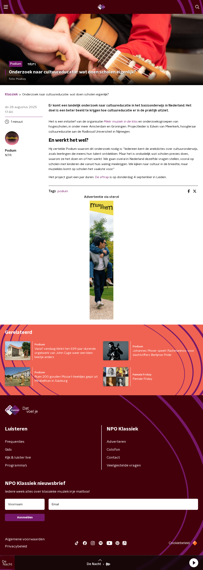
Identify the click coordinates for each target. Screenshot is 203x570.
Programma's (16, 465)
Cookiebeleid (179, 543)
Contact (113, 457)
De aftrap (102, 177)
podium (62, 191)
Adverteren (116, 442)
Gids (8, 449)
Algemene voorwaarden (25, 539)
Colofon (113, 449)
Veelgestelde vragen (124, 465)
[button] (193, 562)
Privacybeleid (16, 546)
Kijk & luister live (18, 457)
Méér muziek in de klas (121, 121)
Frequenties (14, 442)
